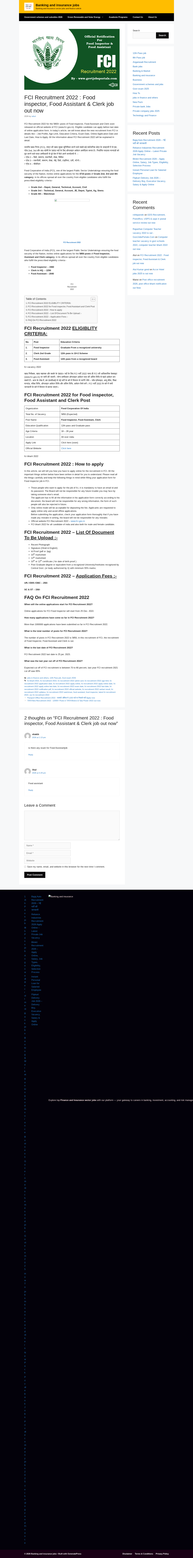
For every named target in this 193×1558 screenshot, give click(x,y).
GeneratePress (74, 1554)
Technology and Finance (144, 115)
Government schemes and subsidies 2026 (43, 17)
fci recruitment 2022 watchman (59, 692)
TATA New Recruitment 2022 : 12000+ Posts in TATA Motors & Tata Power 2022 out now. (64, 701)
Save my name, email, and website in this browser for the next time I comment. (66, 866)
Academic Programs (118, 17)
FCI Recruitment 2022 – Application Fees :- (48, 316)
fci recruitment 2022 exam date (71, 686)
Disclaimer (127, 1554)
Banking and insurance (144, 75)
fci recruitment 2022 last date (97, 686)
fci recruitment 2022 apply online (66, 684)
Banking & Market (141, 71)
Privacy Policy (162, 1554)
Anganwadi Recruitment (144, 62)
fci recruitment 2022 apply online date (97, 684)
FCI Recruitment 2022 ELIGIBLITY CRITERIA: (49, 303)
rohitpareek (138, 215)
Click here (66, 448)
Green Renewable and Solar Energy (84, 17)
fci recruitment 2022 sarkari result (96, 689)
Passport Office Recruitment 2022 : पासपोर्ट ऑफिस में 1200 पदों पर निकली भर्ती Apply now (61, 698)
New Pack (138, 102)
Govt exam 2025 (69, 678)
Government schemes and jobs (148, 84)
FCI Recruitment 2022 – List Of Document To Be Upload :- (55, 313)
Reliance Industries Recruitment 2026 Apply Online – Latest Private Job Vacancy (150, 151)
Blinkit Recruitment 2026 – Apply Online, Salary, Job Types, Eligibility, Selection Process (151, 162)
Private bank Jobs (141, 106)
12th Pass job (55, 678)
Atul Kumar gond (141, 269)
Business (137, 80)
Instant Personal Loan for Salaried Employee (36, 983)
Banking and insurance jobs (57, 5)
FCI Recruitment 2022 (72, 242)
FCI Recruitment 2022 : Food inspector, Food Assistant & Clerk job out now (151, 259)
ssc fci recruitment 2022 (39, 695)
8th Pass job (139, 57)
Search (136, 30)
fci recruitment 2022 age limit (97, 681)
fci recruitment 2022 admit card (71, 681)
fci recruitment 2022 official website (66, 689)
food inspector (92, 692)
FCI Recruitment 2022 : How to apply (45, 310)
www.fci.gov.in (78, 521)
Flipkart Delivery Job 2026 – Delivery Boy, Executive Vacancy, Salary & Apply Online (149, 181)
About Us (152, 17)
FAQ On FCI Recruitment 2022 (42, 320)
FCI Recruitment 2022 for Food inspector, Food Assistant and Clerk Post (61, 306)
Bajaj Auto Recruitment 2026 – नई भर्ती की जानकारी (37, 903)
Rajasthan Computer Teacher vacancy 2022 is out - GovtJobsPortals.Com (147, 233)
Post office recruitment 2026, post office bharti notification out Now (149, 283)
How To (136, 93)
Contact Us (138, 17)
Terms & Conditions (144, 1554)
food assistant (79, 692)
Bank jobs (137, 66)
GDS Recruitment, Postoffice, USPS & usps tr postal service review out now (149, 219)
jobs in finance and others (38, 678)
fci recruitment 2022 (48, 681)
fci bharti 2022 (33, 681)
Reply (30, 755)
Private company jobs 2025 (146, 111)
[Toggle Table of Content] (92, 299)
